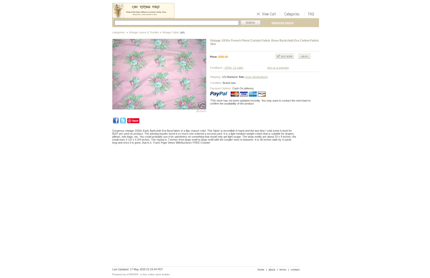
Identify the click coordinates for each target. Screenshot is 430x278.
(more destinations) (256, 76)
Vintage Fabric (170, 32)
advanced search (282, 22)
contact (295, 269)
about (272, 269)
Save (135, 120)
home (261, 269)
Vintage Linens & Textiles (144, 32)
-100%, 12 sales (233, 67)
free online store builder (156, 274)
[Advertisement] (202, 165)
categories (118, 32)
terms (282, 269)
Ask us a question (278, 67)
